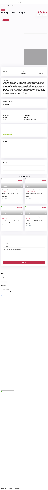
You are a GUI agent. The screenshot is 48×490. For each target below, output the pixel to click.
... (6, 196)
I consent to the (10, 259)
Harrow (28, 186)
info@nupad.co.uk (7, 291)
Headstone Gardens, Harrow (34, 190)
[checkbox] (3, 259)
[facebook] (2, 282)
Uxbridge (4, 15)
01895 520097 (6, 289)
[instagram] (5, 282)
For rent (3, 10)
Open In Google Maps (7, 134)
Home (2, 5)
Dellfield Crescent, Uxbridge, (10, 190)
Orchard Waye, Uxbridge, (33, 217)
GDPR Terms (13, 259)
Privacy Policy (17, 488)
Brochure (7, 104)
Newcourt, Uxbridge (8, 217)
